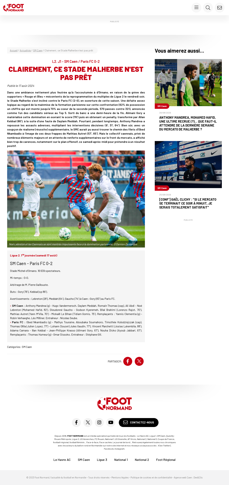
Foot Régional (166, 460)
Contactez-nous (142, 422)
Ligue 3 (102, 460)
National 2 (142, 460)
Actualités (25, 50)
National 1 (121, 460)
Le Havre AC (62, 460)
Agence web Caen (183, 477)
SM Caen (37, 50)
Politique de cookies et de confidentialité (151, 477)
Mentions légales (120, 477)
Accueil (14, 50)
